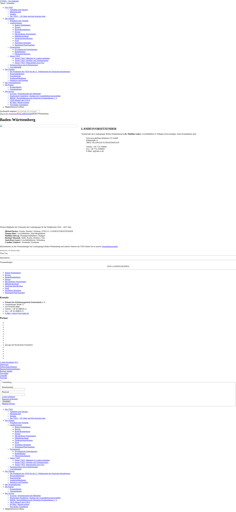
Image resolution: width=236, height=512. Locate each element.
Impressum (4, 364)
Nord (17, 41)
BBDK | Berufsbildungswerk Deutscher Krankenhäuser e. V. (33, 98)
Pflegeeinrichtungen (22, 54)
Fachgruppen (15, 47)
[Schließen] (1, 380)
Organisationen (16, 89)
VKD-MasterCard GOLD (20, 100)
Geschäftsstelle (15, 67)
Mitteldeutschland (22, 36)
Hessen (17, 32)
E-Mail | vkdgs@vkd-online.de (17, 313)
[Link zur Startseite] (10, 114)
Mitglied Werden (8, 404)
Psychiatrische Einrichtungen (26, 49)
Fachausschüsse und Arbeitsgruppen (24, 65)
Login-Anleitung (8, 397)
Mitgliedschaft (15, 12)
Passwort (5, 392)
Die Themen (10, 69)
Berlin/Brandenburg (22, 29)
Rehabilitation (20, 52)
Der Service (9, 91)
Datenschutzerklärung (8, 367)
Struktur (13, 14)
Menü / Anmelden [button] (7, 3)
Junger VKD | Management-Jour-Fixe (29, 63)
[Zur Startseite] (9, 1)
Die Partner (9, 85)
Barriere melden (6, 371)
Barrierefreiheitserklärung (10, 369)
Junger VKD (15, 56)
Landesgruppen (16, 23)
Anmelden (6, 401)
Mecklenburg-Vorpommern (25, 34)
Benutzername (7, 387)
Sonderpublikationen (18, 78)
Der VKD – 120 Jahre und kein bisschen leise (27, 16)
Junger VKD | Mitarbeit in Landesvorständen (32, 58)
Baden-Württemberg (23, 25)
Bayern (17, 27)
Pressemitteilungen (17, 74)
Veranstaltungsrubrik (110, 246)
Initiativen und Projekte (19, 80)
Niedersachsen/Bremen (24, 38)
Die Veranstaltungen (13, 83)
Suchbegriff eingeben (8, 111)
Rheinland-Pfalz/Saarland (25, 45)
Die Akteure (9, 18)
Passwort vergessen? (10, 399)
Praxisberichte (15, 76)
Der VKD (9, 7)
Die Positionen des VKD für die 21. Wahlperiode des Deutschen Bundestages (40, 72)
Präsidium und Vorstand (19, 21)
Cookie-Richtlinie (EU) (9, 362)
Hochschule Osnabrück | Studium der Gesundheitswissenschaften (35, 96)
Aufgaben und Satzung (19, 10)
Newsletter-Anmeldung (19, 105)
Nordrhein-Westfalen (23, 43)
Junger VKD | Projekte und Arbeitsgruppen (31, 60)
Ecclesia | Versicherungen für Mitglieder (25, 94)
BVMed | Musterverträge (19, 102)
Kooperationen (15, 87)
